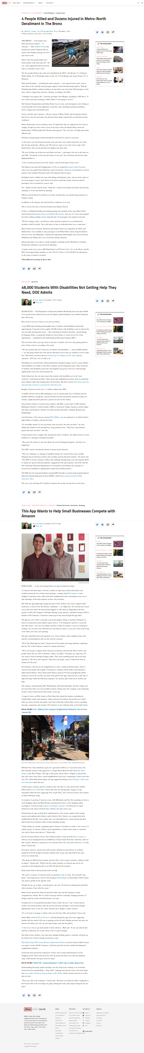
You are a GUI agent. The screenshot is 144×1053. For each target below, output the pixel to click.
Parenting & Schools (60, 1025)
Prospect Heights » (102, 56)
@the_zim (39, 302)
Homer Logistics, (78, 836)
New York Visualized (74, 1018)
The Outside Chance (74, 1015)
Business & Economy (63, 505)
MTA (48, 52)
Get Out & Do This (74, 1023)
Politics (57, 1028)
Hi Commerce (73, 593)
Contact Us (99, 1018)
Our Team (99, 1020)
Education (34, 282)
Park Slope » (100, 47)
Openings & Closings (74, 1025)
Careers (98, 1023)
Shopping (82, 505)
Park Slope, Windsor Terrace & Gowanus (39, 505)
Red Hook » (99, 337)
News (40, 3)
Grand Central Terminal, (77, 167)
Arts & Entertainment (61, 1013)
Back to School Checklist (75, 1013)
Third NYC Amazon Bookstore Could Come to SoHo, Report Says (59, 963)
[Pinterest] (83, 1018)
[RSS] (83, 1025)
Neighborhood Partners (102, 1013)
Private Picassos (43, 917)
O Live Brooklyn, (38, 789)
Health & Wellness (60, 1023)
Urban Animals (59, 1036)
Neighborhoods (28, 3)
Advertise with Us (101, 1015)
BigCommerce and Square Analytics (52, 806)
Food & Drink (58, 1020)
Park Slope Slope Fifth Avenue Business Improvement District (44, 942)
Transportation (60, 13)
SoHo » (98, 67)
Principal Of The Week (75, 1028)
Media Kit (98, 1025)
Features (49, 3)
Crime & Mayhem (49, 13)
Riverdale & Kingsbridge (32, 13)
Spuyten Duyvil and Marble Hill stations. (50, 214)
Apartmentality (73, 1020)
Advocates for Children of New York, (62, 355)
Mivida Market (62, 877)
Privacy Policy (35, 1044)
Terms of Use (27, 1044)
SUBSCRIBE (88, 1031)
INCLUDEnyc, (54, 417)
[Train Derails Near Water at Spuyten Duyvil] (70, 51)
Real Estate (74, 505)
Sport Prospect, (74, 779)
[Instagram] (83, 1023)
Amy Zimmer (39, 300)
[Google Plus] (83, 1020)
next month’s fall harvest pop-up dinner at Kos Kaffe (43, 973)
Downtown (26, 282)
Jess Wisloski (41, 31)
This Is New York (73, 1031)
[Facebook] (83, 1015)
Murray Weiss (53, 31)
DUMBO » (99, 318)
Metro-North (40, 46)
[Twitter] (83, 1013)
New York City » (101, 348)
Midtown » (99, 77)
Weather (57, 1038)
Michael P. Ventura (30, 31)
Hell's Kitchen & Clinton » (104, 327)
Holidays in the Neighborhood (77, 1033)
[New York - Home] (6, 3)
